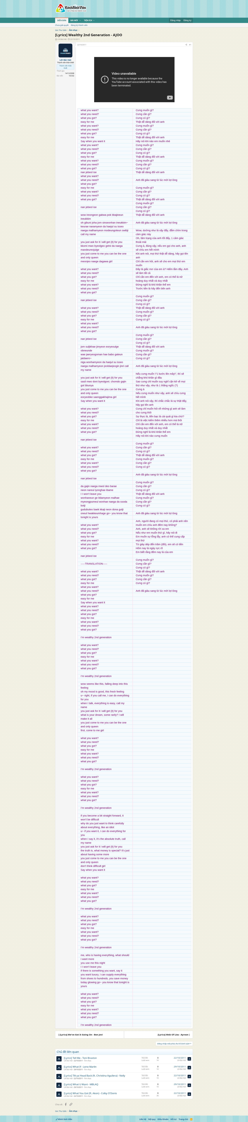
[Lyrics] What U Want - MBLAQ (81, 1084)
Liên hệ (142, 1119)
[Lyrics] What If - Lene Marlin (80, 1066)
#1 (190, 44)
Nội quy (151, 1119)
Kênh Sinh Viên (65, 1119)
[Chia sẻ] (186, 45)
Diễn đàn (61, 20)
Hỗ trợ (173, 1119)
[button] (80, 20)
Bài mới (74, 20)
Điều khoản (163, 1119)
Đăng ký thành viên (79, 25)
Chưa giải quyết (62, 25)
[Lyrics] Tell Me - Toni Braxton (80, 1058)
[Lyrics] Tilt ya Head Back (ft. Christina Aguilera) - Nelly (94, 1075)
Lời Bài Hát (62, 39)
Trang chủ (183, 1119)
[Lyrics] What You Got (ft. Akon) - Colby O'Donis (90, 1093)
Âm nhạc (87, 1060)
